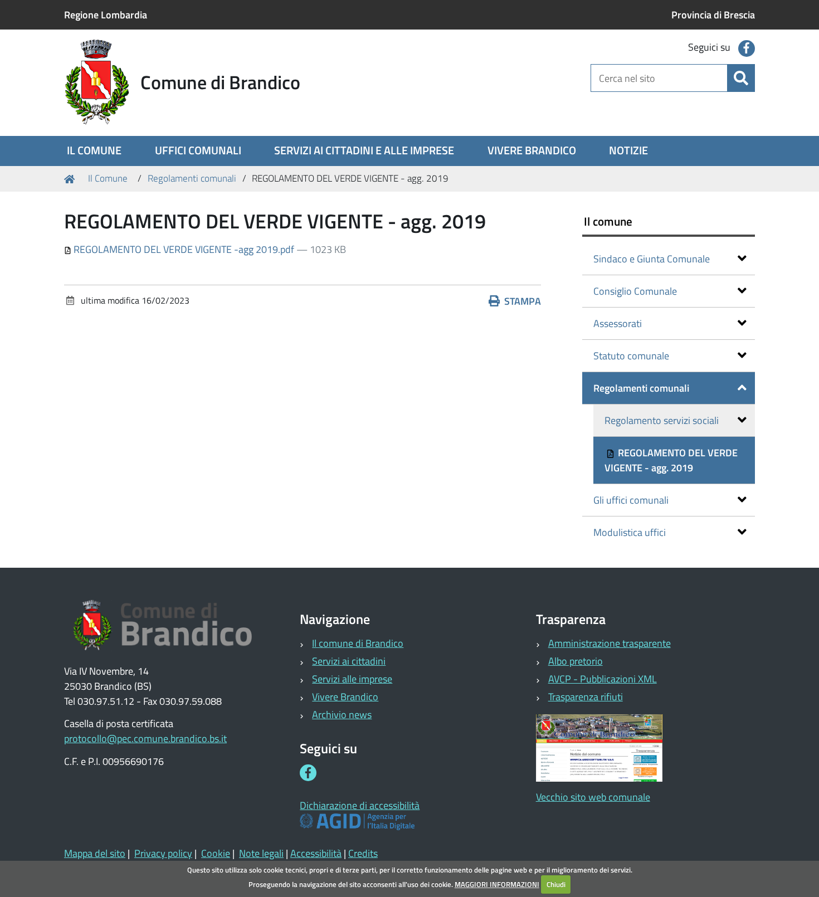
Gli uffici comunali (631, 500)
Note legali (261, 853)
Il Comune (108, 178)
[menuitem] (94, 151)
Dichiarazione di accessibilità (360, 805)
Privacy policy (163, 853)
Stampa (522, 301)
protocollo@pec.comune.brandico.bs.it (145, 738)
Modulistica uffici (629, 532)
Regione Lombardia (105, 14)
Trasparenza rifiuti (585, 696)
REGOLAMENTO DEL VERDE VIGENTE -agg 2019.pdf (183, 249)
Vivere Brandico (345, 696)
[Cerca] (741, 78)
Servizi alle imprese (352, 678)
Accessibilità (316, 853)
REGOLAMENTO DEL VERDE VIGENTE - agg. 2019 (671, 460)
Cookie (215, 853)
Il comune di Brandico (357, 643)
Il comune (608, 221)
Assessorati (617, 323)
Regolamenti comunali (192, 178)
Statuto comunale (631, 355)
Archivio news (342, 714)
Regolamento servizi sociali (661, 420)
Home (71, 179)
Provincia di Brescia (713, 14)
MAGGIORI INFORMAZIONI (497, 884)
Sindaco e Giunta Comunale (651, 258)
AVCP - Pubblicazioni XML (602, 678)
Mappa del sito (94, 853)
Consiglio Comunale (635, 291)
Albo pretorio (575, 661)
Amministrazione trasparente (609, 643)
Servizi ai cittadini (349, 661)
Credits (363, 853)
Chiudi (556, 884)
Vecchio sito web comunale (593, 797)
